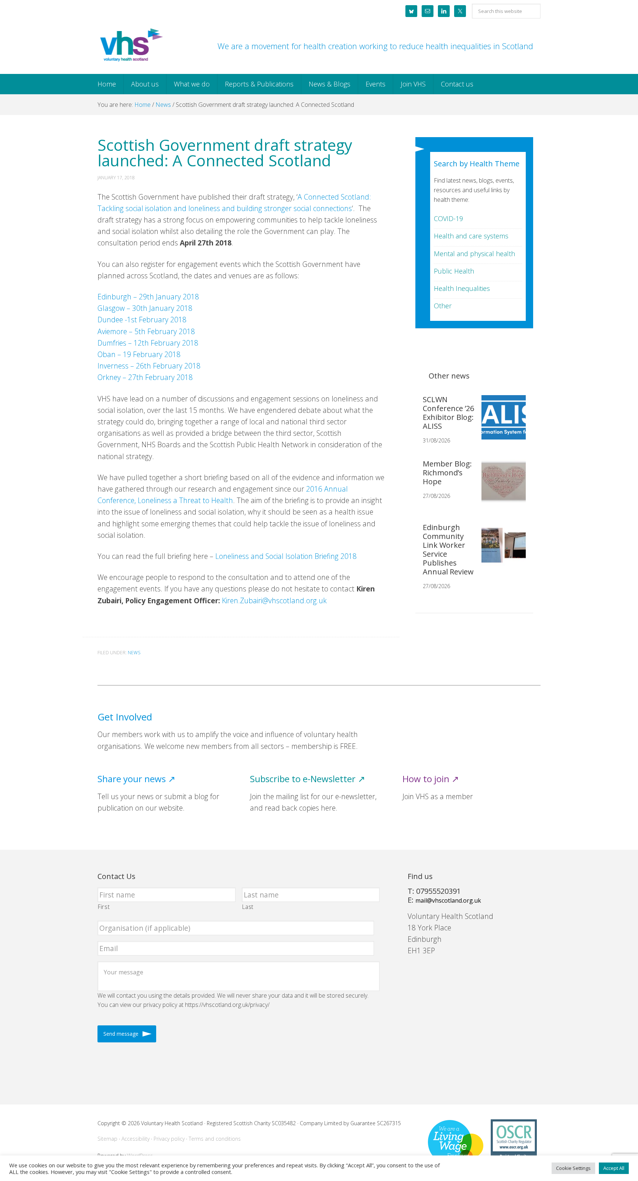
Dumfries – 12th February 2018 (147, 343)
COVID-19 (448, 218)
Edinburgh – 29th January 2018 (148, 297)
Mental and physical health (474, 253)
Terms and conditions (215, 1138)
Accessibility (135, 1138)
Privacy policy (169, 1138)
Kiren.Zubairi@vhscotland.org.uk (274, 600)
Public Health (454, 271)
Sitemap (107, 1138)
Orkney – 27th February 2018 (145, 377)
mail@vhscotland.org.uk (448, 900)
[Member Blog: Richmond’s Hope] (501, 487)
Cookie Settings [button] (573, 1168)
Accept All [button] (613, 1168)
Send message (120, 1033)
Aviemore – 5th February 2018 (146, 331)
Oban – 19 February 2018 (139, 354)
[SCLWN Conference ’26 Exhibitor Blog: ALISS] (501, 423)
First (104, 907)
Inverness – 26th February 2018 (148, 366)
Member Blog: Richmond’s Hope (447, 472)
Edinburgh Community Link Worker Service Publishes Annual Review (448, 549)
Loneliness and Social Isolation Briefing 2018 (286, 556)
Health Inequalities (462, 288)
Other (443, 305)
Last (248, 907)
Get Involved (124, 716)
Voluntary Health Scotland (130, 45)
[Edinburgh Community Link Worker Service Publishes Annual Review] (501, 551)
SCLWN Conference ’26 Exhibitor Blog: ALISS (448, 412)
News (134, 652)
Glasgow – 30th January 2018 (144, 308)
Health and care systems (471, 235)
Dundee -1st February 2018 (141, 320)
